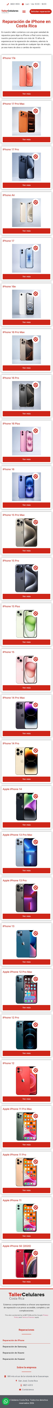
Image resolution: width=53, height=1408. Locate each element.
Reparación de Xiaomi (13, 1353)
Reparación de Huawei (14, 1359)
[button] (24, 11)
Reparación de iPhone (13, 1340)
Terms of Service (28, 1317)
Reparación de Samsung (14, 1346)
